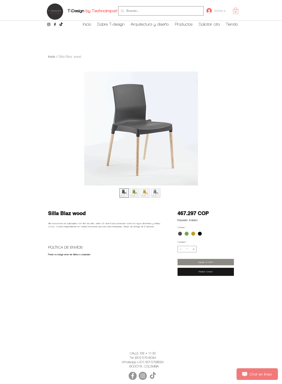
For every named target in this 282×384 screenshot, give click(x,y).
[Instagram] (49, 24)
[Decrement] (180, 249)
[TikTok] (61, 24)
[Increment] (194, 249)
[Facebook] (55, 24)
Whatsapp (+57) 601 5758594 (143, 362)
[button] (235, 10)
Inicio (51, 56)
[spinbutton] (187, 249)
